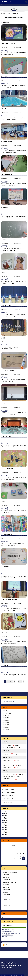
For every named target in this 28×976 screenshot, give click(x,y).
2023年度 (5, 817)
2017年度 (5, 827)
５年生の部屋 (6, 725)
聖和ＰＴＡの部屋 (7, 732)
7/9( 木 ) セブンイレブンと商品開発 (9, 795)
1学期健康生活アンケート (13, 779)
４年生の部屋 (6, 722)
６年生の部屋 (6, 727)
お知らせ (5, 710)
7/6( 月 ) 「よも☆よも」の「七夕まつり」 (10, 799)
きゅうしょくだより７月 (12, 767)
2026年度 (5, 812)
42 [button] (18, 681)
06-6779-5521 (8, 967)
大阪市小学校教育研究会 (8, 929)
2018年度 (5, 826)
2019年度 (5, 824)
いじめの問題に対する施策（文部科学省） (11, 933)
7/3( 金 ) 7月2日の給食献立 (8, 802)
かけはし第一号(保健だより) (13, 774)
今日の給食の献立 (7, 713)
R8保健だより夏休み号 (12, 776)
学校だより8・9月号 (11, 745)
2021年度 (5, 820)
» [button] (23, 681)
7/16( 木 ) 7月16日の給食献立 (8, 792)
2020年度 (5, 822)
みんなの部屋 (6, 729)
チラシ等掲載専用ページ (7, 935)
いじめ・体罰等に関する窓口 (8, 701)
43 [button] (21, 681)
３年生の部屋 (6, 720)
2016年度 (5, 829)
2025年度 (5, 813)
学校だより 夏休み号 (12, 747)
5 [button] (12, 681)
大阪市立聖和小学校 (7, 936)
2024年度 (5, 815)
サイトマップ (5, 969)
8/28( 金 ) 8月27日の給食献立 (8, 789)
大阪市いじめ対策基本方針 (8, 931)
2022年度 (5, 819)
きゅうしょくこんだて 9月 (13, 763)
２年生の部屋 (6, 717)
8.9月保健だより (10, 754)
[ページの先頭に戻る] (26, 974)
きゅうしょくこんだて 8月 (13, 765)
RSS (6, 945)
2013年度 (5, 834)
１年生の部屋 (6, 715)
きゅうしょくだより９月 (12, 760)
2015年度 (5, 831)
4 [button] (10, 681)
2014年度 (5, 833)
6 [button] (14, 681)
